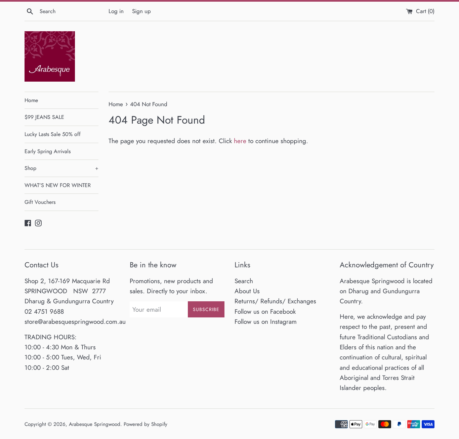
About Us (247, 291)
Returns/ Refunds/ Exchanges (275, 301)
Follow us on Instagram (266, 321)
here (240, 140)
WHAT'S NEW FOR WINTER (58, 185)
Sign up (141, 11)
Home (31, 100)
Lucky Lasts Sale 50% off (53, 134)
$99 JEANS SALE (44, 117)
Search (244, 281)
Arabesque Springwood (94, 424)
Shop (61, 168)
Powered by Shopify (145, 424)
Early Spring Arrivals (48, 151)
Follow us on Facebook (265, 311)
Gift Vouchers (40, 202)
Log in (116, 11)
